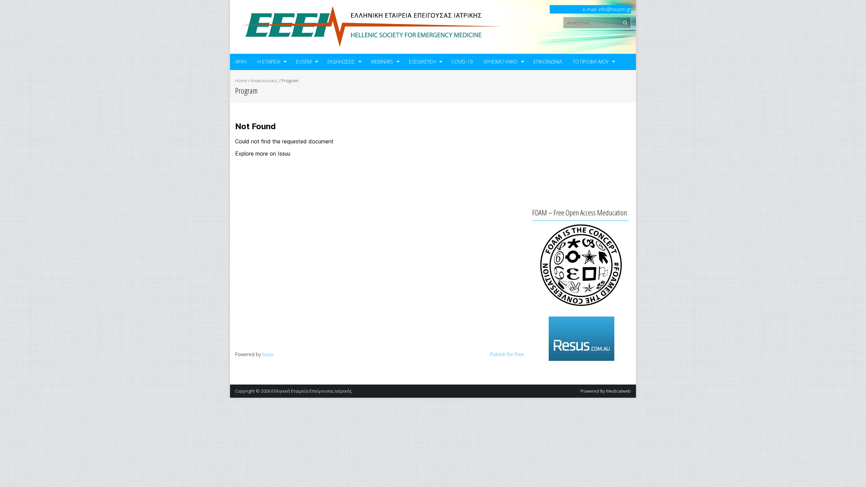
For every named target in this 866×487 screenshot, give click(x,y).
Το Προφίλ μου (591, 62)
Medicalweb (618, 391)
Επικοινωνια (547, 62)
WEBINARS (382, 62)
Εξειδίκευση (422, 62)
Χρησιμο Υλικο (500, 62)
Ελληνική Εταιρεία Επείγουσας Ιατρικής (311, 391)
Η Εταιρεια (268, 62)
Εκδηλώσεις (341, 62)
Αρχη (241, 62)
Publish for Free (507, 354)
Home (241, 80)
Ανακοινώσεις (264, 80)
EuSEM (304, 62)
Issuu (267, 354)
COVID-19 (462, 62)
